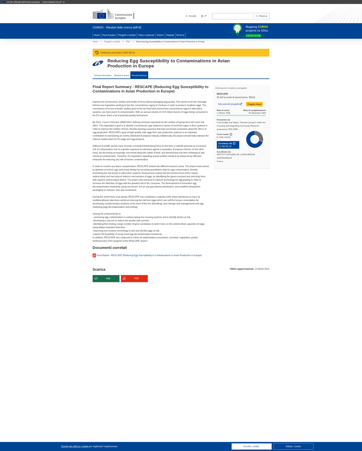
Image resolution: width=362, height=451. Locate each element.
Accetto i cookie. (251, 446)
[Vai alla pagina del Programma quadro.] (98, 63)
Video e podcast (146, 35)
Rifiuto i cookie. (293, 446)
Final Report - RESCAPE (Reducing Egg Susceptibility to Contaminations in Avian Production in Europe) (149, 255)
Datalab (170, 35)
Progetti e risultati (127, 35)
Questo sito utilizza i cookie (75, 446)
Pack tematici (109, 35)
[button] (204, 16)
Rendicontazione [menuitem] (139, 75)
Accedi (192, 16)
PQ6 (128, 41)
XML (108, 278)
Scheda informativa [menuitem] (102, 75)
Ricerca (180, 35)
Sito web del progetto (229, 104)
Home (97, 35)
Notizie (160, 35)
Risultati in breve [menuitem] (121, 75)
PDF (136, 278)
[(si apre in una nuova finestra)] (115, 14)
